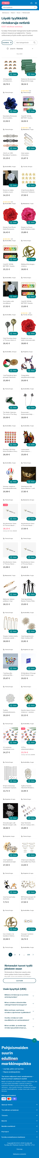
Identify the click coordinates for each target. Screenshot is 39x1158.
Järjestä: (13, 49)
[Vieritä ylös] (34, 1040)
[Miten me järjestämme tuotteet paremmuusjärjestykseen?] (7, 48)
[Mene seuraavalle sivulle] (33, 955)
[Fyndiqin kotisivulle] (6, 3)
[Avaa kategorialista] (36, 3)
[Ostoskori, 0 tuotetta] (31, 3)
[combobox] (19, 7)
